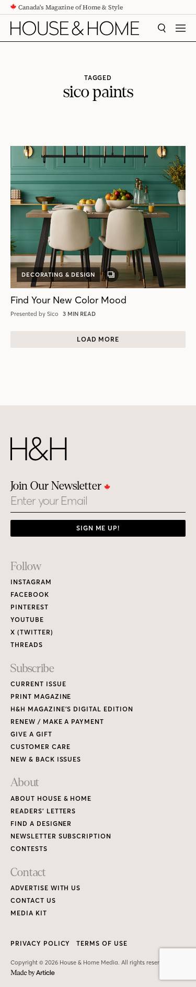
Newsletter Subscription (60, 836)
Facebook (29, 594)
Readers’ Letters (43, 811)
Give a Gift (31, 734)
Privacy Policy (40, 943)
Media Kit (28, 913)
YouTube (27, 619)
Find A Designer (41, 823)
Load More (98, 339)
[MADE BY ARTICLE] (32, 973)
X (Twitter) (31, 632)
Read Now (80, 313)
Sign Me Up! (98, 528)
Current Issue (38, 684)
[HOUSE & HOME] (74, 28)
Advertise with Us (45, 888)
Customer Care (40, 747)
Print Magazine (40, 696)
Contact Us (33, 900)
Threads (26, 645)
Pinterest (29, 607)
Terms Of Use (102, 943)
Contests (29, 849)
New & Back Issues (45, 759)
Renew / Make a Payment (57, 721)
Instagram (31, 582)
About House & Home (50, 798)
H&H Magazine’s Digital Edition (71, 709)
